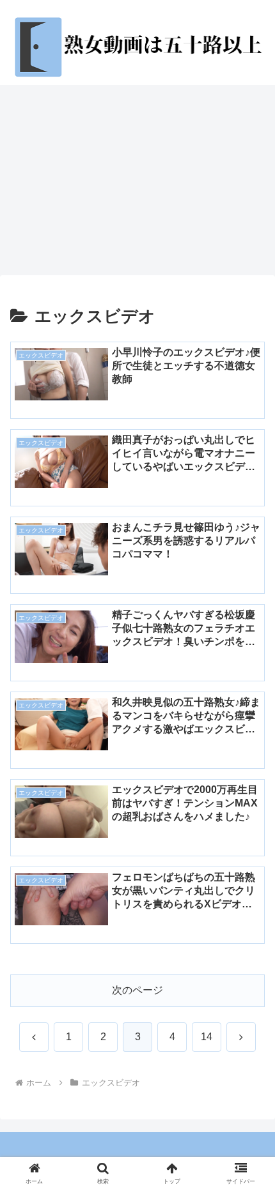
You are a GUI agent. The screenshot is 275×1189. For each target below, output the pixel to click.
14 (206, 1036)
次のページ (137, 990)
